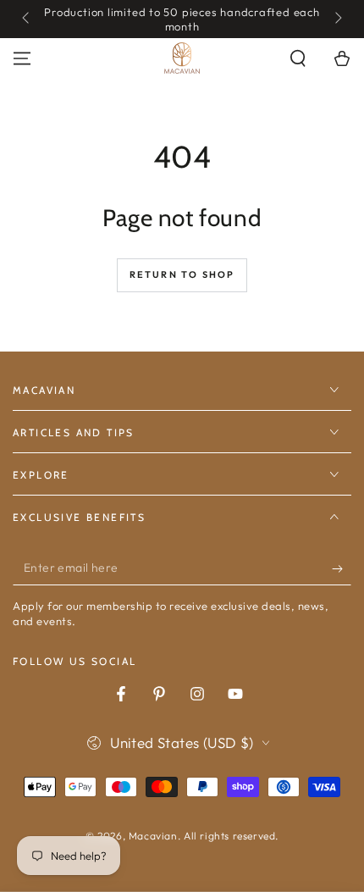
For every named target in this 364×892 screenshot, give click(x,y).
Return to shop (182, 274)
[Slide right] (337, 19)
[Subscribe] (341, 568)
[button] (298, 58)
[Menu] (22, 58)
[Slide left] (27, 19)
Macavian (153, 835)
